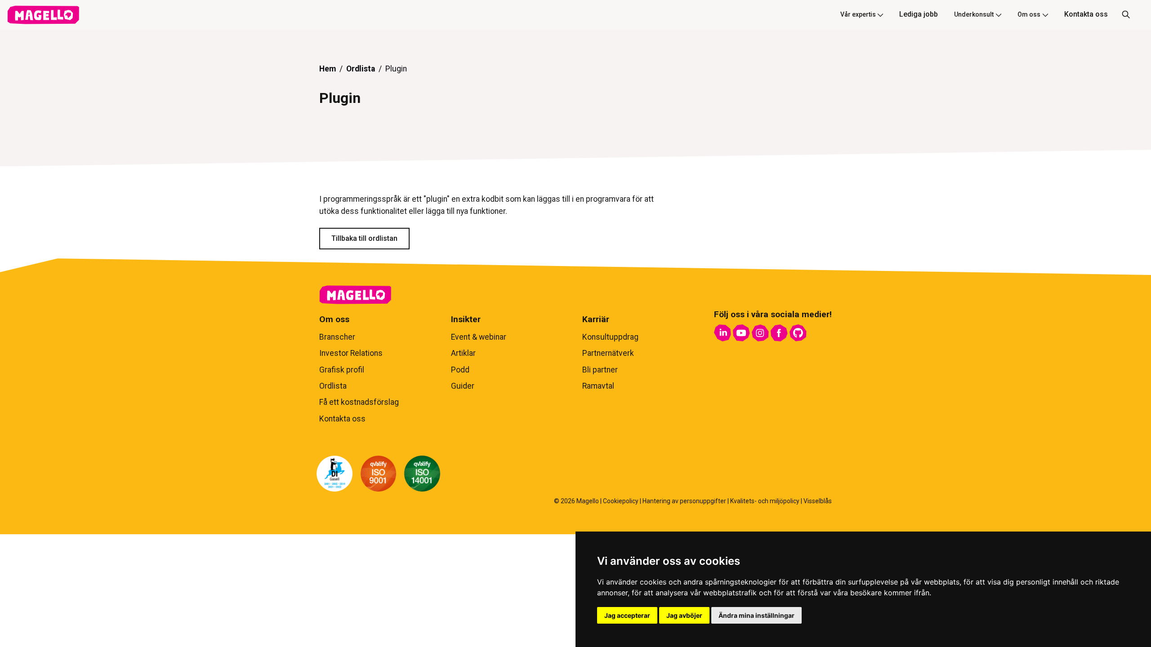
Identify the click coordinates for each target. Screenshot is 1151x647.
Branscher (337, 336)
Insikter (466, 319)
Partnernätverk (608, 353)
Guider (462, 385)
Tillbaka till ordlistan (364, 238)
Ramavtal (598, 385)
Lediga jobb (918, 14)
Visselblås (817, 501)
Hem (327, 68)
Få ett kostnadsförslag (359, 402)
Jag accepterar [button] (627, 615)
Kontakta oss (1086, 14)
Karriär (595, 319)
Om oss (1028, 14)
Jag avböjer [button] (684, 615)
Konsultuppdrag (610, 336)
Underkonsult (974, 14)
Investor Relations (351, 353)
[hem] (43, 15)
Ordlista (360, 68)
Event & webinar (478, 336)
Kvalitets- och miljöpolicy (764, 501)
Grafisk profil (341, 369)
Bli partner (600, 369)
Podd (460, 369)
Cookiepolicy (620, 501)
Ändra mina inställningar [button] (756, 615)
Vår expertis (858, 14)
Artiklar (463, 353)
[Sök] (1126, 14)
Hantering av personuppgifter (684, 501)
